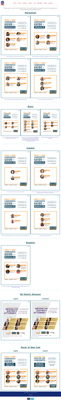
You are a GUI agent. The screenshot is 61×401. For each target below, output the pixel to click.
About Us (14, 3)
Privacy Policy (30, 394)
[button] (16, 3)
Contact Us (45, 3)
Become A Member (39, 3)
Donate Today (50, 3)
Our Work (19, 3)
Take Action (30, 3)
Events (35, 3)
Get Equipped (24, 3)
